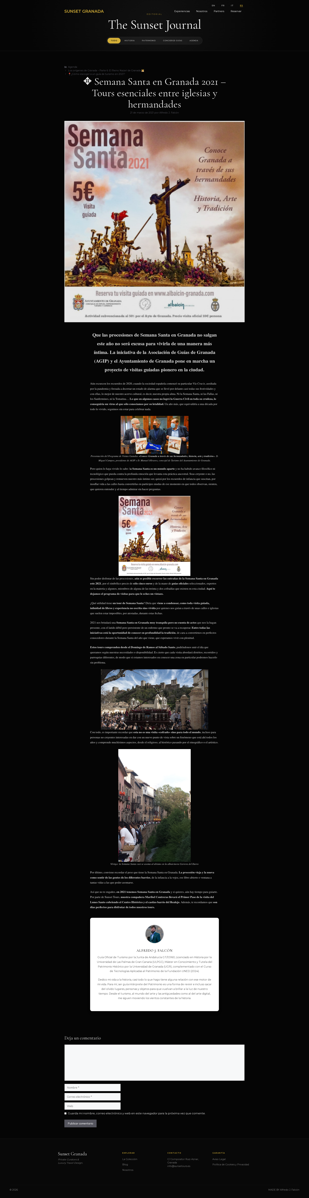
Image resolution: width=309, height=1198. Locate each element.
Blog (125, 1164)
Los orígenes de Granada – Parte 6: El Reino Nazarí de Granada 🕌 (106, 70)
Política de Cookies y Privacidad (230, 1164)
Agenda (194, 41)
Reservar (236, 11)
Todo (114, 41)
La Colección (129, 1159)
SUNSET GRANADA (84, 11)
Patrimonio (149, 41)
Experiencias (182, 11)
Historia (130, 41)
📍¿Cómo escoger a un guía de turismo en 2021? (96, 74)
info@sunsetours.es (178, 1166)
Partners (219, 11)
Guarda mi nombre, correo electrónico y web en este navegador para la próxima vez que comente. (136, 1113)
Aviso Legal (219, 1159)
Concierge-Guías (172, 41)
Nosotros (201, 11)
